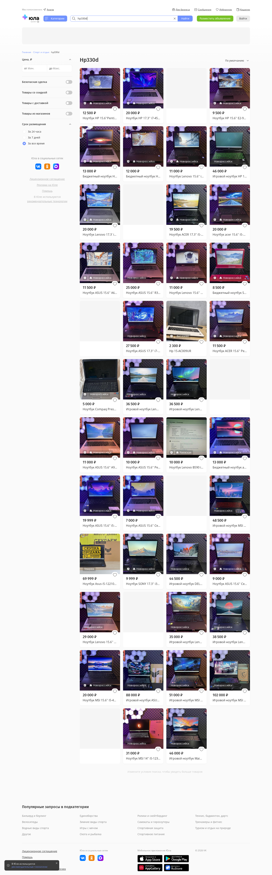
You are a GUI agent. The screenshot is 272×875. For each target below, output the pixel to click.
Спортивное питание (151, 834)
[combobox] (124, 19)
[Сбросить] (175, 19)
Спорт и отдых (41, 52)
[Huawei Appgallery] (149, 867)
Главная (26, 52)
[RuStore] (176, 867)
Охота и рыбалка (90, 834)
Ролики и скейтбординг (152, 816)
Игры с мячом (89, 828)
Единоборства (89, 816)
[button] (115, 109)
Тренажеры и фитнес (208, 822)
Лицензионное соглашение (47, 179)
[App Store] (149, 858)
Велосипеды (30, 822)
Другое (26, 834)
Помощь (47, 191)
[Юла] (30, 17)
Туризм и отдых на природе (213, 828)
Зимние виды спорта (93, 822)
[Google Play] (176, 858)
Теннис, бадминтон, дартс (211, 816)
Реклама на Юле (47, 185)
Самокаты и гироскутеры (153, 822)
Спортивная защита (150, 828)
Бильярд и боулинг (34, 816)
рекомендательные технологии (47, 201)
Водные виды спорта (35, 828)
